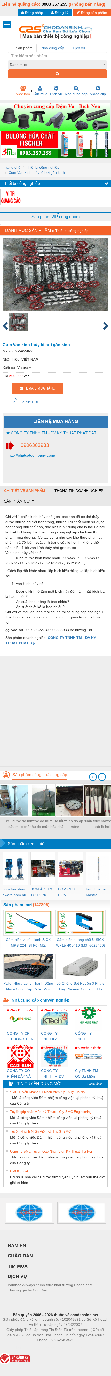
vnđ (27, 376)
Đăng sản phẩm (94, 13)
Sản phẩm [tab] (24, 48)
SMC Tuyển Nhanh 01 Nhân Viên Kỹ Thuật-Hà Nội (47, 1092)
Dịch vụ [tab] (79, 48)
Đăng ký (61, 13)
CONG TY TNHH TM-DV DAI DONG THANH (52, 1074)
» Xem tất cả (94, 1083)
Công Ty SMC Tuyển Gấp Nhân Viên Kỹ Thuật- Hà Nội (51, 1151)
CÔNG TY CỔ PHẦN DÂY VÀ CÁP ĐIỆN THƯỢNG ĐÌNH (20, 1074)
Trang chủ (12, 167)
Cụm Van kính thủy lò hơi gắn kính (37, 172)
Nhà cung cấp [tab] (52, 48)
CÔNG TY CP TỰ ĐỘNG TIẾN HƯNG (20, 1036)
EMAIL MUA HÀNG (39, 388)
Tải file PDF (28, 402)
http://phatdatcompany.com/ (31, 455)
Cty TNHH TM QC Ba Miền (86, 1073)
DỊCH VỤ (17, 1276)
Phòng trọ (22, 1348)
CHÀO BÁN (20, 1255)
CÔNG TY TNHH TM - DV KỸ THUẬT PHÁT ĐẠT (53, 433)
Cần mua (40, 94)
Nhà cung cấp (76, 94)
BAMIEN (17, 1245)
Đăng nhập (34, 13)
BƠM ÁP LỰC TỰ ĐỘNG (41, 892)
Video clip (98, 94)
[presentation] (93, 777)
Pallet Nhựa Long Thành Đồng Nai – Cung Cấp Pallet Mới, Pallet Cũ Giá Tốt (28, 986)
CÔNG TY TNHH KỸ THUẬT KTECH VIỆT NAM (53, 1036)
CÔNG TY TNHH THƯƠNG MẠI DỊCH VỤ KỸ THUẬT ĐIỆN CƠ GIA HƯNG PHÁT (87, 1036)
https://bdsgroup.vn (49, 1348)
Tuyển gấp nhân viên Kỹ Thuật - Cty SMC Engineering (50, 1112)
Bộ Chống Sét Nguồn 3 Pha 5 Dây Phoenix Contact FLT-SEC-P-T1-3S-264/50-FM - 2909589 (80, 986)
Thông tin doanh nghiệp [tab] (78, 491)
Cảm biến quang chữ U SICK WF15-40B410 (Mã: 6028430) (80, 942)
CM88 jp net (19, 1171)
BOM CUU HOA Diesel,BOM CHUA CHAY (68, 892)
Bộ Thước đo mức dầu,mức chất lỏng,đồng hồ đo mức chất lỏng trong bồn (19, 824)
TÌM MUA (18, 1266)
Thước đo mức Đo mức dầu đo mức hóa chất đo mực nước (47, 824)
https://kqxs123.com (81, 1348)
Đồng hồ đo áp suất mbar (75, 824)
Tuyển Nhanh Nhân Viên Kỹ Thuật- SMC (40, 1131)
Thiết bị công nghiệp (42, 167)
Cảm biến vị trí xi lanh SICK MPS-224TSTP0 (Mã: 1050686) (28, 943)
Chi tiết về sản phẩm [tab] (24, 491)
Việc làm (23, 94)
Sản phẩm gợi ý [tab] (19, 501)
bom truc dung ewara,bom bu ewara (14, 892)
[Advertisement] (55, 711)
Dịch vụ (56, 94)
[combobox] (57, 64)
